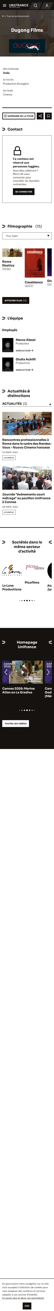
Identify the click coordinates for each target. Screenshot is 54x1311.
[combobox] (27, 235)
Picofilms (32, 582)
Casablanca (34, 282)
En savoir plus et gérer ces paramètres (23, 1297)
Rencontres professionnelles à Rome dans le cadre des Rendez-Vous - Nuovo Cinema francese (27, 443)
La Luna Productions (11, 587)
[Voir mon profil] (47, 5)
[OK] (27, 1305)
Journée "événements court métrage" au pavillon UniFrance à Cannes (26, 498)
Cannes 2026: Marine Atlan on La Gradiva (18, 690)
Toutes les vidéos (16, 723)
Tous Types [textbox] (12, 235)
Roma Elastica (8, 263)
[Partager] (40, 116)
